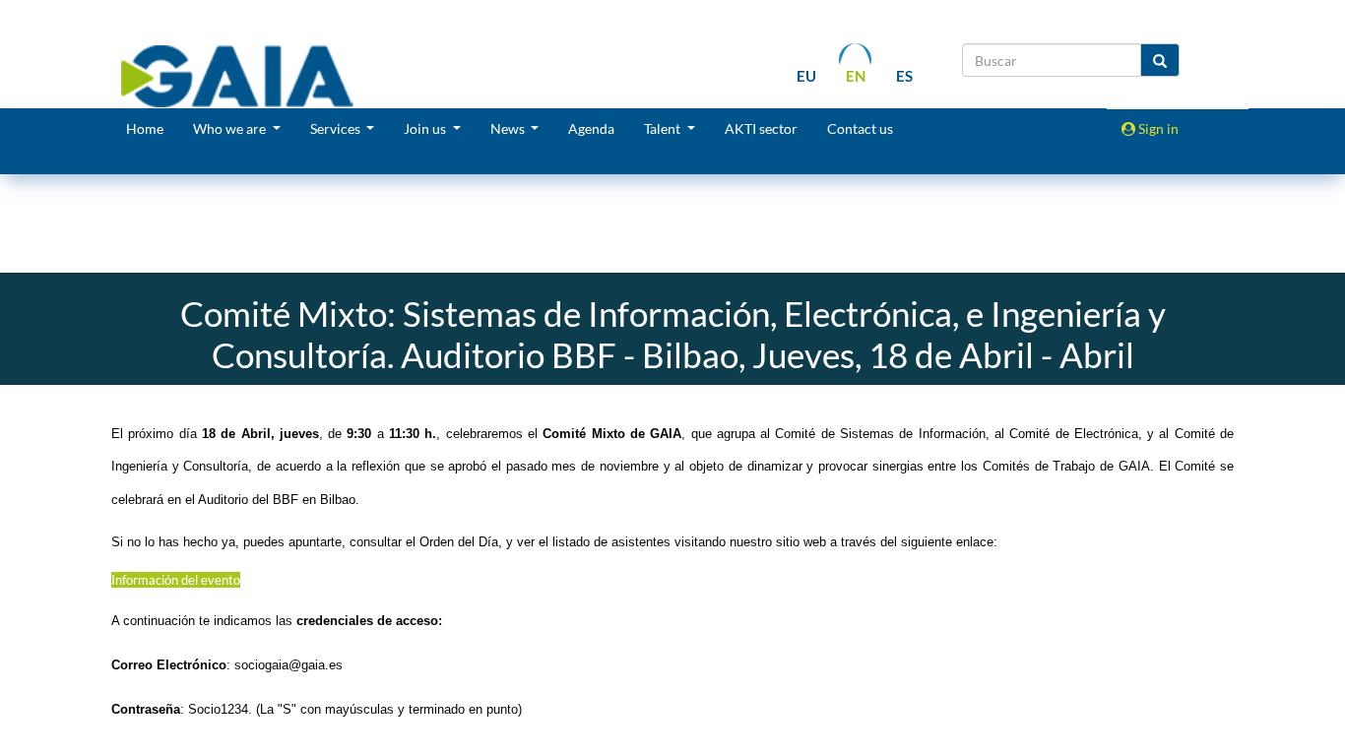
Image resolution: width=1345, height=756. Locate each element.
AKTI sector (761, 128)
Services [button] (336, 128)
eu (806, 76)
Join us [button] (426, 128)
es (904, 76)
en (855, 76)
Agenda (591, 128)
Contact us (860, 128)
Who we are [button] (231, 128)
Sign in (1157, 128)
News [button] (509, 128)
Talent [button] (663, 128)
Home (144, 128)
